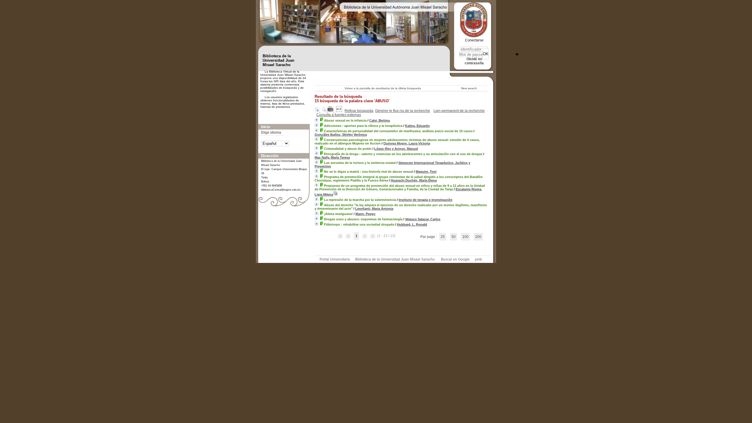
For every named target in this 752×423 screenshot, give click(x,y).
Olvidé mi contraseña (474, 61)
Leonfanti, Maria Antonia (374, 208)
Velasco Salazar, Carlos (422, 219)
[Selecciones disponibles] (339, 111)
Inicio (265, 127)
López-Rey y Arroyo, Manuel (396, 148)
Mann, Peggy (365, 214)
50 (453, 237)
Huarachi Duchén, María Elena (414, 180)
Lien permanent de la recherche (459, 111)
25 (443, 237)
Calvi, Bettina (379, 120)
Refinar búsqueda (359, 111)
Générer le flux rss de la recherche (402, 111)
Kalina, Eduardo (417, 125)
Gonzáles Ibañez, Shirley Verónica (341, 134)
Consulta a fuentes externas (338, 115)
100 (465, 237)
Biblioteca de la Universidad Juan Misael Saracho (395, 259)
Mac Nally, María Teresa (332, 157)
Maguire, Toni (426, 171)
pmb (478, 259)
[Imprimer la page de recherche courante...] (331, 111)
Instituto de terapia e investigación (425, 200)
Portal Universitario (335, 259)
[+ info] (316, 120)
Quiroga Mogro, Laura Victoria (406, 143)
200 (478, 237)
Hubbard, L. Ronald (412, 224)
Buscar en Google (455, 259)
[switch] (517, 54)
